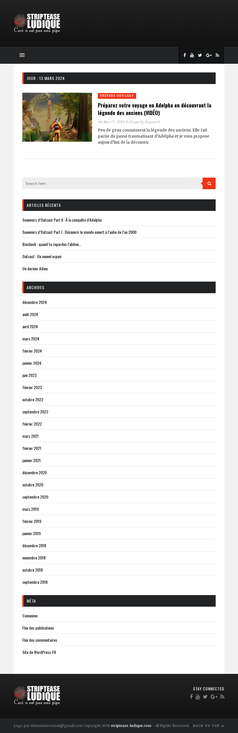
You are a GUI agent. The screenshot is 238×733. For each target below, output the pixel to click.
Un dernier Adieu (35, 268)
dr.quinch (152, 121)
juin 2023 (29, 375)
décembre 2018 (34, 545)
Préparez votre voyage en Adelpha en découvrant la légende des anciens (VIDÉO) (154, 108)
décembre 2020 (34, 472)
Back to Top (207, 726)
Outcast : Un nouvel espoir (42, 256)
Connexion (29, 615)
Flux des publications (38, 628)
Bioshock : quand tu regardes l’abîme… (51, 244)
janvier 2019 (31, 533)
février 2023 (32, 387)
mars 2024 (30, 338)
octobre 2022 (32, 399)
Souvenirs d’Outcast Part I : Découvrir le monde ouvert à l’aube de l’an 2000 (79, 232)
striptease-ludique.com (131, 725)
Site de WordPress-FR (39, 652)
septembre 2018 (35, 582)
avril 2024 (30, 326)
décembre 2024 (34, 302)
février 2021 (31, 448)
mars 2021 (30, 436)
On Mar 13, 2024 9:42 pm (118, 121)
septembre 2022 (35, 412)
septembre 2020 (35, 497)
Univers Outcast (117, 96)
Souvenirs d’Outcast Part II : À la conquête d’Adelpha (62, 220)
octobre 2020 (32, 485)
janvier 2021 (31, 460)
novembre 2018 (34, 558)
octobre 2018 (32, 570)
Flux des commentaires (39, 640)
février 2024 (32, 351)
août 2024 (30, 314)
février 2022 (32, 424)
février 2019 (31, 521)
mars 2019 (30, 509)
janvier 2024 (31, 363)
